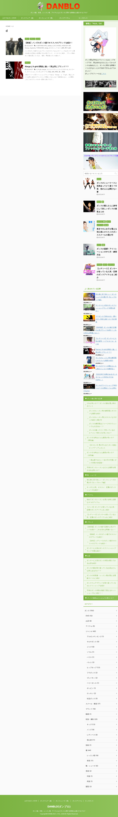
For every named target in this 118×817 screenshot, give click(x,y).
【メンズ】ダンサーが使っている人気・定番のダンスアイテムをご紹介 (101, 508)
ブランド (90, 522)
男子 (66, 48)
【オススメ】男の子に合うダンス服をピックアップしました (103, 446)
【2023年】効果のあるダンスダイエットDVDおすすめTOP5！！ (106, 377)
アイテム (90, 495)
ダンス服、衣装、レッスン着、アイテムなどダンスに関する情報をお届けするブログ (59, 811)
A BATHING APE (41, 45)
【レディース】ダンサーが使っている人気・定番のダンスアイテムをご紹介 (101, 515)
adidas (49, 45)
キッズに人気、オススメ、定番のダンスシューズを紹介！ (101, 488)
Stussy (27, 48)
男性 (56, 72)
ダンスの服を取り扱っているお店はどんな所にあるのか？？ (101, 569)
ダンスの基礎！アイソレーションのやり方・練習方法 (107, 252)
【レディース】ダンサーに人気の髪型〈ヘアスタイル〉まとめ (106, 341)
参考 (63, 48)
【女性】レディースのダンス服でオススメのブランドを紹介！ (103, 542)
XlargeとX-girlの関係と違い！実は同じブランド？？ (47, 66)
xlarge (46, 48)
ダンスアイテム (64, 18)
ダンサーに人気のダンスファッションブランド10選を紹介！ (106, 308)
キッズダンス (83, 18)
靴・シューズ (91, 475)
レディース (44, 72)
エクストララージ (52, 69)
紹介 (69, 48)
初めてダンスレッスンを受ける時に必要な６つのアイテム (101, 500)
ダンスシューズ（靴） (46, 18)
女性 (53, 72)
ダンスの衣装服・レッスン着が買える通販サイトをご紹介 (101, 576)
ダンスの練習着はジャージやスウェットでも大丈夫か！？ (103, 425)
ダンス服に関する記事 (94, 398)
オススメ (52, 48)
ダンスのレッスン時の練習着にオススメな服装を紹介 (103, 412)
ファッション (31, 72)
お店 (88, 556)
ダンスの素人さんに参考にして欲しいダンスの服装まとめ (107, 208)
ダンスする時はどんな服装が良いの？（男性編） (100, 438)
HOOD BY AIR (66, 45)
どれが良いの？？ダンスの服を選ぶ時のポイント (101, 404)
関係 (63, 72)
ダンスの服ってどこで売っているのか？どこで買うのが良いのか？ (102, 431)
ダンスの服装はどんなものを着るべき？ (100, 598)
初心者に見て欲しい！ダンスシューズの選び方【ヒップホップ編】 (106, 297)
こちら (103, 74)
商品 (49, 72)
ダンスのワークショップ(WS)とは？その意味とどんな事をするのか (100, 388)
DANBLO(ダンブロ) (59, 806)
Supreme (33, 48)
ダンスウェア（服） (27, 18)
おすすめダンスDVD (9, 18)
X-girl (39, 69)
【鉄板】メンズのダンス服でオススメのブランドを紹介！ (49, 43)
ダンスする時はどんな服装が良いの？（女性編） (100, 453)
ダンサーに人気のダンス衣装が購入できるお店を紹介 (101, 561)
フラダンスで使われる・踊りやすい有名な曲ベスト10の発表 (106, 319)
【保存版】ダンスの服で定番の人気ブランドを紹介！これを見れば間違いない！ (100, 330)
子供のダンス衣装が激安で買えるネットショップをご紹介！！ (101, 591)
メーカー (58, 48)
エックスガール (63, 69)
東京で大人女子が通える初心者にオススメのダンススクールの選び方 (107, 232)
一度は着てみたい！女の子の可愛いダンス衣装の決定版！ (103, 461)
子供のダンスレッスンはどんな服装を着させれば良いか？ (101, 468)
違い (60, 72)
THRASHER (40, 48)
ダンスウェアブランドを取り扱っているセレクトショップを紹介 (101, 584)
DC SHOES (57, 45)
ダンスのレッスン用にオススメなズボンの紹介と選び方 (103, 418)
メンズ (38, 72)
